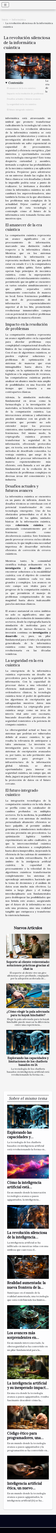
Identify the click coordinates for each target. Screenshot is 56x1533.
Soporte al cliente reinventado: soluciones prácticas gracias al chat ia (28, 965)
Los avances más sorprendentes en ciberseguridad (21, 1337)
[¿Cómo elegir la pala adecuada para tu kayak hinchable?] (27, 995)
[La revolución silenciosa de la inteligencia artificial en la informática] (28, 1216)
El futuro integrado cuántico (20, 109)
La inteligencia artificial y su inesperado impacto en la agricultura (27, 1388)
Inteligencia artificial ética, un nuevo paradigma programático (24, 1490)
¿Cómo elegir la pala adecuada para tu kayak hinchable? (28, 1013)
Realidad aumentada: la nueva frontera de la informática (26, 1287)
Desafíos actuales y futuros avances (23, 99)
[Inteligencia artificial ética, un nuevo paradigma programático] (28, 1467)
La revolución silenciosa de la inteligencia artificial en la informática (27, 1239)
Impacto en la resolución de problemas (25, 93)
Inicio (5, 19)
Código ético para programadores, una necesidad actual (24, 1438)
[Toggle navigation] (5, 4)
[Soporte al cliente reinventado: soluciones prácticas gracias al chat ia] (27, 946)
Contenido (15, 83)
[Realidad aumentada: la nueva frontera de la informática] (28, 1266)
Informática (19, 19)
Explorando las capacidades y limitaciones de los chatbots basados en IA (28, 1061)
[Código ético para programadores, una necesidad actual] (28, 1417)
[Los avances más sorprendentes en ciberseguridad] (28, 1316)
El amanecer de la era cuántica (21, 88)
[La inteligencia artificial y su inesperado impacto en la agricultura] (28, 1366)
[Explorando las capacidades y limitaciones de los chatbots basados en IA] (27, 1042)
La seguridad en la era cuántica (21, 104)
